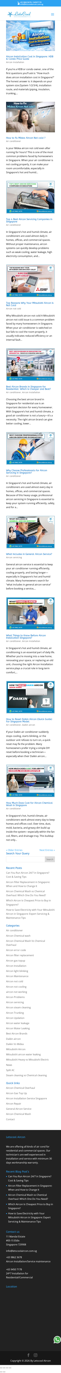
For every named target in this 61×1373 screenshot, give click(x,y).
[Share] (7, 1367)
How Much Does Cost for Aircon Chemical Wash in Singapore (29, 804)
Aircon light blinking (17, 971)
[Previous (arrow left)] (1, 1371)
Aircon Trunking (15, 1012)
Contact (10, 1119)
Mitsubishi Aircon (15, 1049)
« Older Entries (14, 850)
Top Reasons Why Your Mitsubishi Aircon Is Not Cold (29, 304)
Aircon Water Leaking (18, 1028)
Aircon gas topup (15, 960)
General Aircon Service (18, 1108)
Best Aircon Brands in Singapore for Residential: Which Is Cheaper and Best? (28, 387)
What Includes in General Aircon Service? (29, 554)
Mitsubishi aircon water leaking (23, 1054)
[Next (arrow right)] (4, 1371)
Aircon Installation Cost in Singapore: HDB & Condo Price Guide (29, 57)
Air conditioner (13, 141)
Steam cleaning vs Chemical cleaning (26, 1075)
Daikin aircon (28, 724)
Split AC (10, 1070)
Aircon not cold (13, 308)
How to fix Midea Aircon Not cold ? (25, 137)
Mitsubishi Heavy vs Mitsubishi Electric (27, 1059)
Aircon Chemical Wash (18, 1114)
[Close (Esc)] (10, 1367)
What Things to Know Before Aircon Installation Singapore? (26, 636)
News (9, 1065)
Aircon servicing (14, 557)
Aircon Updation (15, 1018)
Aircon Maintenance (17, 976)
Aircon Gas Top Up (16, 1093)
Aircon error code (16, 950)
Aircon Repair (13, 1103)
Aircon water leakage (17, 1023)
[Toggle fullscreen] (4, 1367)
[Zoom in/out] (1, 1367)
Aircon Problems (15, 997)
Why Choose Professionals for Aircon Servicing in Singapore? (26, 471)
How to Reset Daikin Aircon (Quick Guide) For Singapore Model (29, 720)
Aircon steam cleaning (18, 1007)
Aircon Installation (15, 62)
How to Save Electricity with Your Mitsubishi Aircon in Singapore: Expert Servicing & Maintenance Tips (30, 913)
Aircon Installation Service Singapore (26, 1098)
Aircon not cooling (16, 986)
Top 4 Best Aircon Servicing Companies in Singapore (29, 220)
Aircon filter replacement (20, 955)
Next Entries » (47, 850)
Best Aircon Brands (16, 1033)
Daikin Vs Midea (15, 1044)
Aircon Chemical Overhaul (20, 1088)
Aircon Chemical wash (18, 935)
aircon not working (16, 992)
